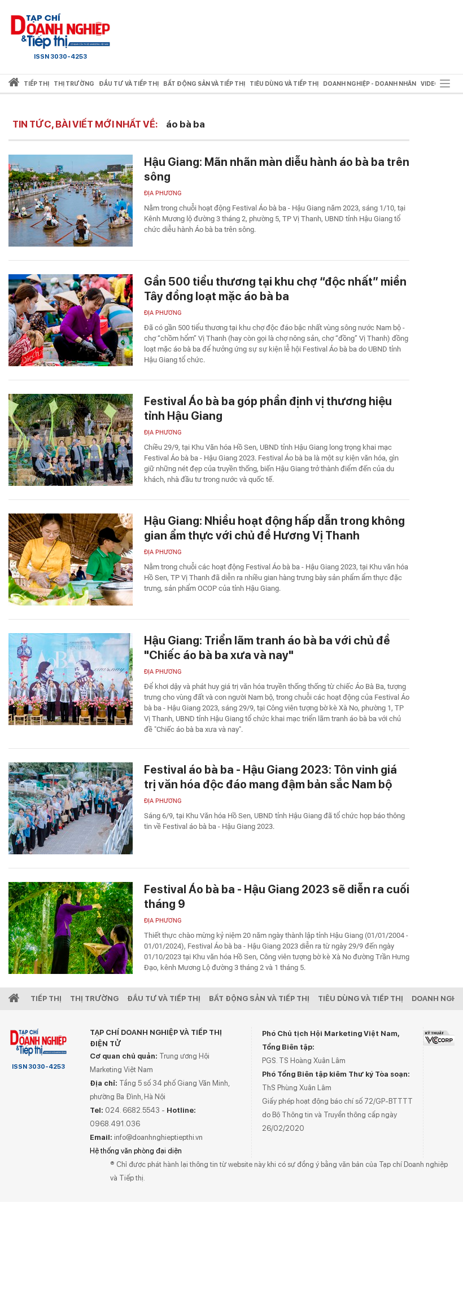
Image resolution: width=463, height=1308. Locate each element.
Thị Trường (94, 998)
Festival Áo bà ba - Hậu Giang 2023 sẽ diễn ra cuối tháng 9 (276, 897)
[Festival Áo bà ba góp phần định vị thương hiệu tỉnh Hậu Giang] (70, 440)
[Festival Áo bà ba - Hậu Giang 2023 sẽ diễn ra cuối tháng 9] (70, 928)
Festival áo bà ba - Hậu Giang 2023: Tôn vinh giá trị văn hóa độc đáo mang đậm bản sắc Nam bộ (270, 777)
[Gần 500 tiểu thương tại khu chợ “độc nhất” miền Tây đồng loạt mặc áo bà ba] (70, 320)
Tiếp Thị (46, 998)
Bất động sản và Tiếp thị (259, 998)
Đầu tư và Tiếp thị (163, 998)
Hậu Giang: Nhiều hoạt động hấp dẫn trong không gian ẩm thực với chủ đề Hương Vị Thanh (274, 528)
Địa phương (163, 193)
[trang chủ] (13, 84)
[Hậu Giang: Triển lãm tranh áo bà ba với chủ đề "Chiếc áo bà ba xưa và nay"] (70, 679)
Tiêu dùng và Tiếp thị (360, 998)
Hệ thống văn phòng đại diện (136, 1151)
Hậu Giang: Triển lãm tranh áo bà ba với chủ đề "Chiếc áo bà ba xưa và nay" (267, 648)
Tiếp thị (36, 83)
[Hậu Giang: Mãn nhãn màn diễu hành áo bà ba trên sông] (70, 201)
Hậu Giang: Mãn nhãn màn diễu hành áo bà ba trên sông (276, 169)
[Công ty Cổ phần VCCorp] (439, 1038)
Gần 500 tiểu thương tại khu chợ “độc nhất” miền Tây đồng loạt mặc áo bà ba (275, 289)
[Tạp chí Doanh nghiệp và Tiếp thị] (60, 31)
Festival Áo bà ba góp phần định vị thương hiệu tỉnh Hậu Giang (268, 408)
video (430, 83)
